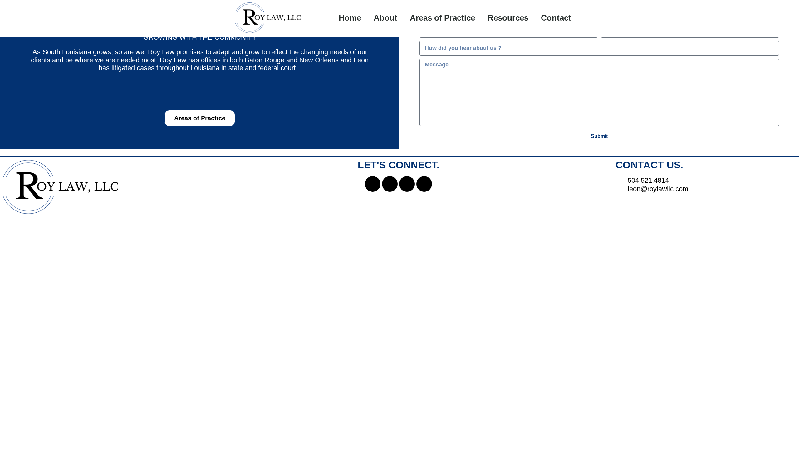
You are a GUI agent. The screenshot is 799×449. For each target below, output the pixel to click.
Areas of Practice (442, 17)
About (385, 17)
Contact (556, 17)
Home (350, 17)
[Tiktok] (407, 184)
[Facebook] (372, 184)
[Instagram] (390, 184)
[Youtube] (424, 184)
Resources (508, 17)
